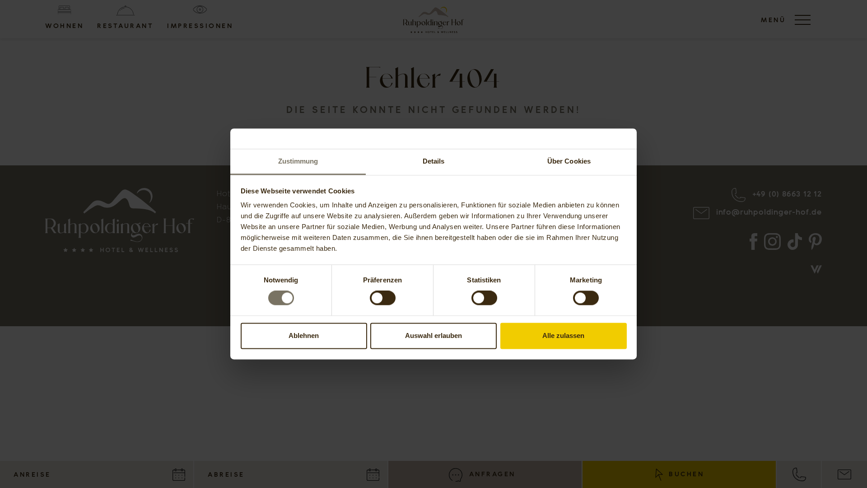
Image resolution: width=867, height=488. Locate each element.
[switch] (383, 298)
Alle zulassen (563, 335)
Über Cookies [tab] (569, 161)
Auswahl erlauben (433, 335)
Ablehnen (304, 335)
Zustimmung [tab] (298, 161)
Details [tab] (434, 161)
